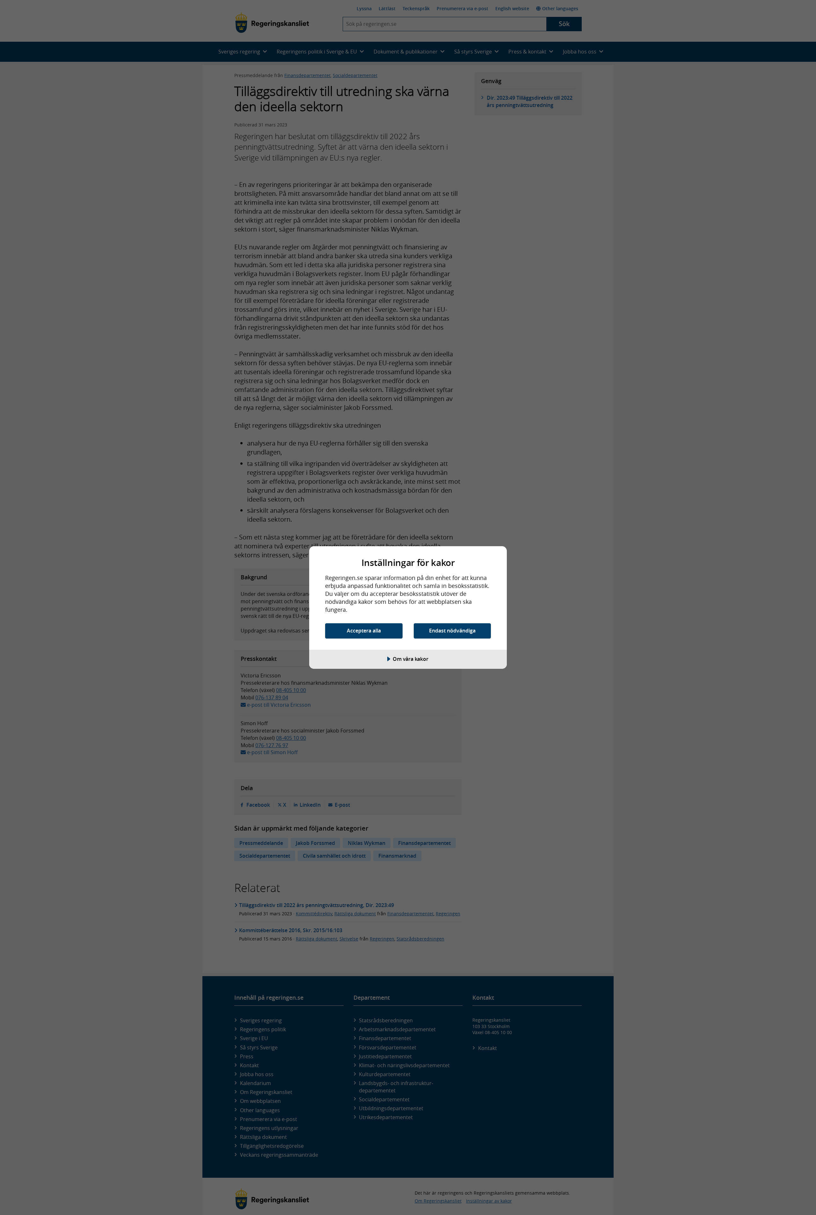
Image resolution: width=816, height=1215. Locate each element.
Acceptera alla (364, 630)
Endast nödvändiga (452, 630)
